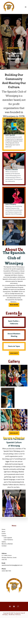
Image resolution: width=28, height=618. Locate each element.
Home (3, 529)
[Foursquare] (18, 606)
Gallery (4, 542)
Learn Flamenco (8, 539)
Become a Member (7, 544)
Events (4, 533)
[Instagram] (14, 606)
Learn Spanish (8, 537)
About (3, 531)
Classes (4, 535)
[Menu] (25, 7)
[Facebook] (9, 606)
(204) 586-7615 (6, 571)
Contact (4, 546)
